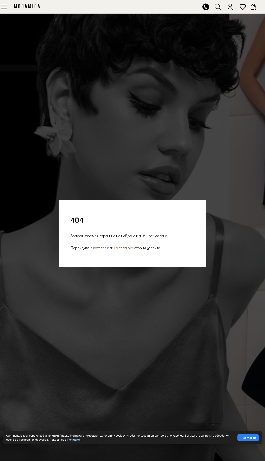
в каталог (97, 248)
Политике (73, 439)
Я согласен (248, 437)
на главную (123, 248)
